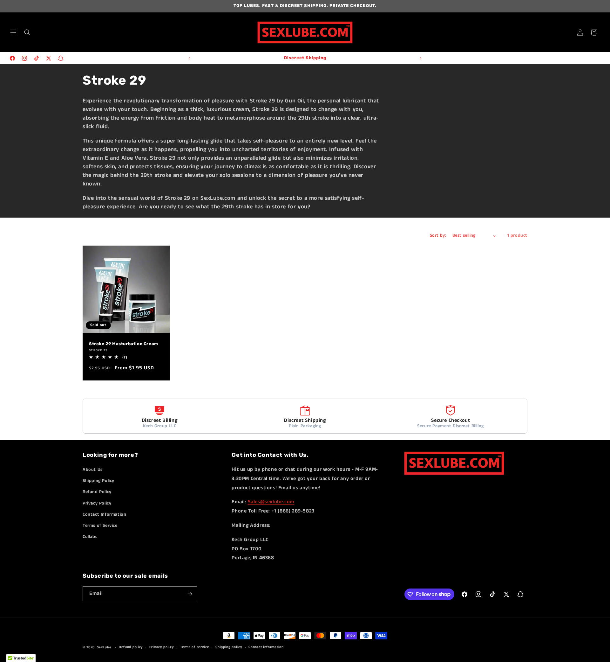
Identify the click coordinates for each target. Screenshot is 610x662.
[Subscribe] (190, 593)
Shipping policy (228, 647)
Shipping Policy (98, 480)
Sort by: (438, 235)
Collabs (90, 536)
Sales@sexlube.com (271, 501)
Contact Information (104, 514)
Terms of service (194, 647)
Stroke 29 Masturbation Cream (123, 343)
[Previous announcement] (189, 58)
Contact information (265, 647)
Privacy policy (161, 647)
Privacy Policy (97, 503)
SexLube (104, 647)
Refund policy (131, 647)
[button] (13, 32)
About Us (93, 469)
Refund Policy (97, 492)
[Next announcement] (421, 58)
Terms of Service (100, 525)
